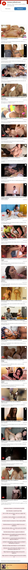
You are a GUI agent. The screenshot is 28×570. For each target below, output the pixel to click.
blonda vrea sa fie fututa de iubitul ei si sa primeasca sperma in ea (14, 548)
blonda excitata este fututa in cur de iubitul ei (14, 545)
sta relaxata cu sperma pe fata (14, 510)
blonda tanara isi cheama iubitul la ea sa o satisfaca (14, 525)
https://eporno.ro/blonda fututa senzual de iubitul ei (14, 552)
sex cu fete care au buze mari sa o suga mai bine (14, 514)
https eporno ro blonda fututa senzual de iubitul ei (14, 556)
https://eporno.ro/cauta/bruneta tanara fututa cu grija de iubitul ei (14, 535)
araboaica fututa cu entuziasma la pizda (14, 508)
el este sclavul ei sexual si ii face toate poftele (14, 520)
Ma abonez (20, 8)
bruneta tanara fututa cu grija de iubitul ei (14, 532)
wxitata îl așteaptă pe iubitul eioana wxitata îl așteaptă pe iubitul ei (14, 542)
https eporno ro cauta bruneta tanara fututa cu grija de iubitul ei (14, 538)
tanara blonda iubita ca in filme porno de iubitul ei (14, 529)
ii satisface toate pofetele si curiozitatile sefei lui (14, 517)
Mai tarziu (7, 8)
